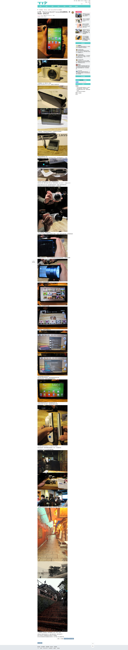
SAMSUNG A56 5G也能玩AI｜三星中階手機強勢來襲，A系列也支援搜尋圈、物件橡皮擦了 (86, 31)
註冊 (89, 2)
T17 (43, 2)
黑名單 (77, 94)
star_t (42, 15)
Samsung (45, 9)
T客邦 (74, 0)
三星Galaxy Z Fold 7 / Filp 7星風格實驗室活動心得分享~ (86, 14)
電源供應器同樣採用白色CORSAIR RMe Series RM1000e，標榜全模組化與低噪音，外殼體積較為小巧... (83, 51)
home (93, 646)
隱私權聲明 (47, 646)
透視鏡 (89, 0)
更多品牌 (84, 82)
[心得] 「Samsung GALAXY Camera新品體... (55, 9)
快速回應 (66, 638)
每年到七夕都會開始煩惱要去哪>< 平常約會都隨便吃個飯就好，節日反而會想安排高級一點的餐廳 (83, 72)
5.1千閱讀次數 (33, 262)
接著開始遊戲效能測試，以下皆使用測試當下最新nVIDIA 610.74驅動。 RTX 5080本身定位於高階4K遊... (83, 56)
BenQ (80, 82)
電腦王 (76, 0)
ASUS (82, 82)
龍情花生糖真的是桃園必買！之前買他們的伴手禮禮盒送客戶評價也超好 (83, 47)
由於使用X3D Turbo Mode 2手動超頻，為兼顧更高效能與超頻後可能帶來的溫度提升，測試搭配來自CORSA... (83, 61)
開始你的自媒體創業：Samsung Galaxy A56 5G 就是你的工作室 (86, 26)
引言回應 (71, 638)
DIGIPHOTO (82, 0)
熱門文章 (78, 11)
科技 (64, 6)
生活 (58, 6)
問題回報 (55, 646)
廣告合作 (51, 646)
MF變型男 (85, 0)
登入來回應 (40, 642)
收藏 (62, 638)
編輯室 (76, 6)
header (93, 643)
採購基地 (79, 0)
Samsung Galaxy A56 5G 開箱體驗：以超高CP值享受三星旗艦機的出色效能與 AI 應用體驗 (86, 38)
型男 (52, 6)
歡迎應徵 (79, 92)
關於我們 (39, 646)
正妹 (46, 6)
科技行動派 (41, 9)
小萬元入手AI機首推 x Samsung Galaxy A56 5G (86, 20)
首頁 (40, 6)
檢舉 (53, 15)
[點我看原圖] (53, 38)
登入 (86, 2)
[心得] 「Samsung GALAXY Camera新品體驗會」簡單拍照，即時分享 (54, 13)
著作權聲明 (43, 646)
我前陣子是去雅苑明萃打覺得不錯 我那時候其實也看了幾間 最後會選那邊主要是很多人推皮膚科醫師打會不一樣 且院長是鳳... (83, 67)
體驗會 (70, 6)
